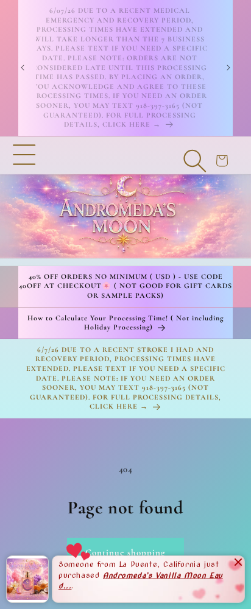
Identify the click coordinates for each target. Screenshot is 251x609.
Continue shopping (125, 552)
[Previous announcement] (22, 67)
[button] (24, 201)
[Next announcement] (228, 67)
